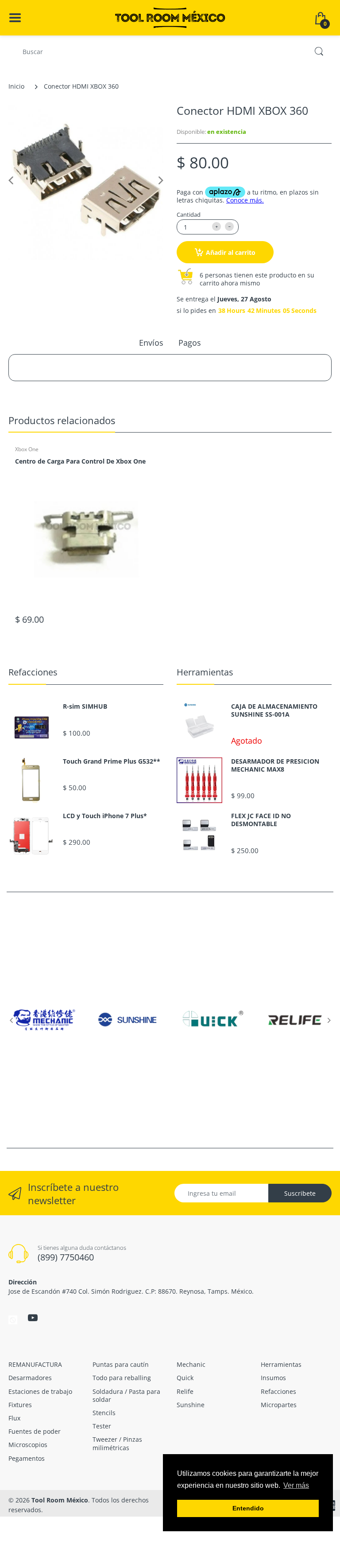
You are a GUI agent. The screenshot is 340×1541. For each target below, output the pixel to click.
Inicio (16, 86)
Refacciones (33, 672)
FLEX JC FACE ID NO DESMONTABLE (261, 820)
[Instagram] (12, 1319)
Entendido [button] (248, 1508)
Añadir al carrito (230, 252)
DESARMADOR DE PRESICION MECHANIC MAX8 (275, 765)
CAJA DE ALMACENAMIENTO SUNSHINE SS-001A (274, 710)
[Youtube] (33, 1318)
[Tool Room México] (170, 17)
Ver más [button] (296, 1485)
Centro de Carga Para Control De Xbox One (80, 461)
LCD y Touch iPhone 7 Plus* (105, 816)
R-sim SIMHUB (85, 706)
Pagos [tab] (189, 342)
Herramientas (205, 672)
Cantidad (189, 214)
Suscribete (300, 1193)
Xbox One (27, 449)
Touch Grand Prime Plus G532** (111, 761)
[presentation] (11, 1020)
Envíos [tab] (151, 342)
